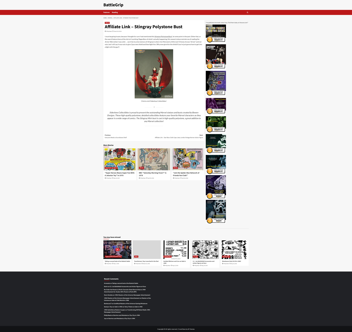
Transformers (167, 256)
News (136, 256)
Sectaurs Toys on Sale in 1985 (113, 307)
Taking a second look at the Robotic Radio (117, 261)
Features (106, 12)
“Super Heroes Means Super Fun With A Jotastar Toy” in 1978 (119, 174)
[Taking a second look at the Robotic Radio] (117, 249)
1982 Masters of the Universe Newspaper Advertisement (132, 295)
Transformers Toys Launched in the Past (146, 261)
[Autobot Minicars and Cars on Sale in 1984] (176, 249)
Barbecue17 (108, 303)
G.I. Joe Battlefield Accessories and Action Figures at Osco (203, 262)
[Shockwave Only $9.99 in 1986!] (235, 249)
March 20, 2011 (118, 31)
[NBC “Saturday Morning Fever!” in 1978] (154, 159)
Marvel (107, 23)
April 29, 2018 (151, 178)
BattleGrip (113, 5)
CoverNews (182, 329)
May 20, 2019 (175, 265)
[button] (247, 12)
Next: (179, 136)
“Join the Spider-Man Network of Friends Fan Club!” (186, 174)
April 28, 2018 (185, 178)
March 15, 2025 (146, 263)
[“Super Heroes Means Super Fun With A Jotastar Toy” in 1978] (119, 159)
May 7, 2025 (116, 263)
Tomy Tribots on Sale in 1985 (134, 307)
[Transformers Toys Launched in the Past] (147, 249)
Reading (115, 12)
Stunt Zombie (108, 295)
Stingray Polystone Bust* (164, 36)
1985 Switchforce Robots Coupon (114, 310)
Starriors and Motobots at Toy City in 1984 (126, 315)
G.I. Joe (195, 256)
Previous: (116, 136)
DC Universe (108, 168)
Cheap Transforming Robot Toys (113, 256)
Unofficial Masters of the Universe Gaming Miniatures (130, 303)
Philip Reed (109, 31)
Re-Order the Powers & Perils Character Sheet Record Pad (122, 289)
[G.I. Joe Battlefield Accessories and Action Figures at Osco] (205, 249)
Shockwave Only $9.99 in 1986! (231, 261)
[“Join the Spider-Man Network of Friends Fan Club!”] (188, 159)
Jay (105, 318)
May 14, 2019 (117, 178)
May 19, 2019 (234, 263)
